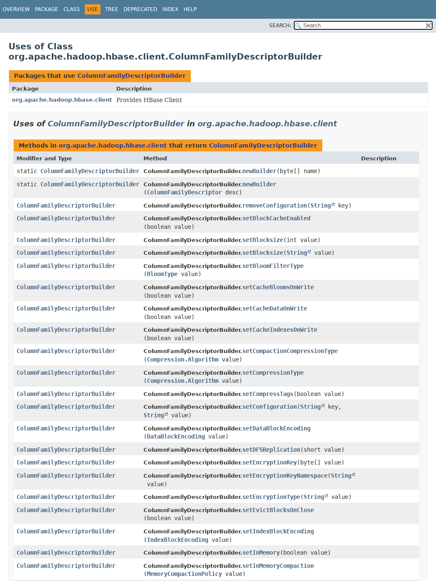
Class (71, 9)
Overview (16, 9)
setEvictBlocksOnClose (278, 510)
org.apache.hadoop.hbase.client (62, 100)
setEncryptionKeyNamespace (284, 475)
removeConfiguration (274, 205)
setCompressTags (267, 393)
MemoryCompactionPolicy (184, 573)
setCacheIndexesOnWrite (279, 329)
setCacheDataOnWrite (274, 308)
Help (190, 9)
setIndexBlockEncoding (278, 531)
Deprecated (140, 9)
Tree (111, 9)
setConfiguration (269, 406)
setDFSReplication (271, 449)
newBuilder (259, 171)
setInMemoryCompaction (278, 565)
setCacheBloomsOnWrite (278, 287)
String (320, 205)
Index (170, 9)
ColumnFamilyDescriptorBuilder (131, 75)
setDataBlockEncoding (276, 428)
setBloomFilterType (273, 265)
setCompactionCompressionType (290, 350)
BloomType (162, 274)
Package (46, 9)
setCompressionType (273, 372)
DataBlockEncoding (176, 436)
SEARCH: (280, 25)
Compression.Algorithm (182, 359)
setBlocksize (262, 239)
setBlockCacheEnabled (276, 218)
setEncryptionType (271, 496)
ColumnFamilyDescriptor (184, 192)
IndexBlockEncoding (177, 539)
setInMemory (261, 552)
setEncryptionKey (269, 462)
